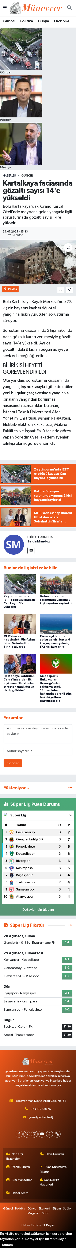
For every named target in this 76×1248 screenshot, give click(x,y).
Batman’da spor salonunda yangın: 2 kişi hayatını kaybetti (56, 600)
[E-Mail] (30, 550)
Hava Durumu (55, 1154)
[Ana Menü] (5, 8)
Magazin (33, 1213)
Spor (45, 1213)
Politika (26, 21)
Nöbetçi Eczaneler (14, 1156)
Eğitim (57, 1208)
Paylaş (12, 289)
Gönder (13, 763)
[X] (26, 1134)
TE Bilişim (48, 1225)
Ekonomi (61, 21)
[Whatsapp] (49, 1134)
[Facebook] (19, 1134)
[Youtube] (41, 1134)
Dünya (43, 21)
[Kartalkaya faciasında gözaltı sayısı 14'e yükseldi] (38, 262)
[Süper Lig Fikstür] (70, 925)
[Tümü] (70, 788)
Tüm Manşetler (21, 1180)
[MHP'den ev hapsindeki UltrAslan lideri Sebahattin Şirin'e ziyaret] (20, 624)
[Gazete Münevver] (36, 7)
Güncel (9, 21)
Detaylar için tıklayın (38, 910)
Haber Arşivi (20, 1193)
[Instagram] (34, 1134)
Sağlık (67, 1208)
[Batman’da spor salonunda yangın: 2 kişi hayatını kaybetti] (56, 584)
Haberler (9, 175)
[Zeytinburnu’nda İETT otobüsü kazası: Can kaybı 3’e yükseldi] (20, 584)
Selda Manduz (38, 541)
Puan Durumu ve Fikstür (53, 1169)
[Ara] (69, 8)
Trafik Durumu (20, 1166)
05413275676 (41, 1109)
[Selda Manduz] (14, 544)
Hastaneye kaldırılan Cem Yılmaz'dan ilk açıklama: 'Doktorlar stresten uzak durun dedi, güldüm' (19, 683)
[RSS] (57, 1134)
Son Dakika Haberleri (50, 1182)
